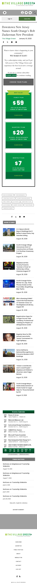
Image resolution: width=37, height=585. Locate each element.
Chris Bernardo (20, 195)
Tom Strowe (28, 205)
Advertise (18, 546)
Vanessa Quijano (8, 208)
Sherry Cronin (17, 205)
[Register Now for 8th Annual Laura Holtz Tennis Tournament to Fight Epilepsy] (9, 337)
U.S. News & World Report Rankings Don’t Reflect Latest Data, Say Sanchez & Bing (25, 232)
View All (12, 503)
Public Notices (18, 549)
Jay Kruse (16, 201)
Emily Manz (6, 201)
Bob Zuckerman (7, 195)
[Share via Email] (16, 42)
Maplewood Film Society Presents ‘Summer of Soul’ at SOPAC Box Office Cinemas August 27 (23, 267)
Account (18, 565)
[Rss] (30, 13)
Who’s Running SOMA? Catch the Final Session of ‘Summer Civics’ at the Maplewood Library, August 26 (25, 302)
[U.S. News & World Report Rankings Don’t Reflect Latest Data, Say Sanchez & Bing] (9, 232)
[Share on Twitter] (7, 41)
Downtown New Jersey (23, 198)
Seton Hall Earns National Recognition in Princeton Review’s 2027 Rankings (25, 353)
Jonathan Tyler (26, 201)
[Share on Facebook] (3, 42)
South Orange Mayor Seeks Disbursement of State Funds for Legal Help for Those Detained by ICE (25, 388)
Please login (11, 75)
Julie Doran (6, 205)
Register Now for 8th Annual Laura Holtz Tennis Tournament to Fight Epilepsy (24, 337)
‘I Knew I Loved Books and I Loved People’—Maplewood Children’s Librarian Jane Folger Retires (24, 370)
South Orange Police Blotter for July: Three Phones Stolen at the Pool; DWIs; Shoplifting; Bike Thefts (24, 285)
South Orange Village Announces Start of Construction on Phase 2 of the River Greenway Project (24, 249)
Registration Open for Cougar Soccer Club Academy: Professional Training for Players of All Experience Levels (24, 320)
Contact (18, 561)
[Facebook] (26, 13)
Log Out (18, 569)
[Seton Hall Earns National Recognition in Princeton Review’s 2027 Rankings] (9, 353)
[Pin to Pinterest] (12, 42)
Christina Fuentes (8, 198)
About (18, 553)
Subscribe (18, 542)
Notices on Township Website (15, 482)
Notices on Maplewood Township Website (16, 465)
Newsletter (18, 557)
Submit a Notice (21, 503)
